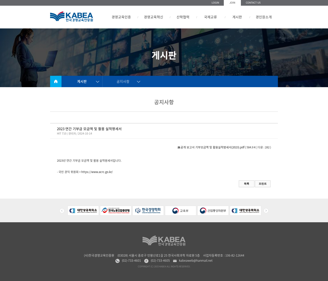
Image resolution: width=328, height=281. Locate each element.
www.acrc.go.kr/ (102, 172)
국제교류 (210, 17)
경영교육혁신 (153, 17)
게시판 (237, 17)
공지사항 (123, 81)
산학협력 (183, 17)
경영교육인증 (121, 17)
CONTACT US (253, 2)
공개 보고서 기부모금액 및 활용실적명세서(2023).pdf (212, 147)
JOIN (232, 2)
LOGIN (215, 2)
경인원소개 (264, 17)
